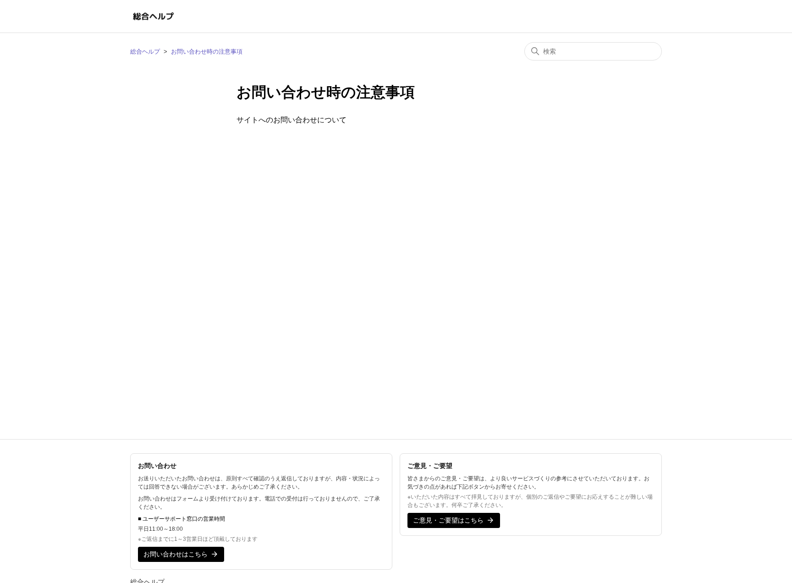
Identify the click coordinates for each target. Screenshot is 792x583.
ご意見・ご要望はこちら (448, 520)
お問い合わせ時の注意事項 (206, 51)
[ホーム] (153, 16)
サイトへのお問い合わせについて (291, 120)
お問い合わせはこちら (175, 554)
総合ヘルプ (145, 51)
